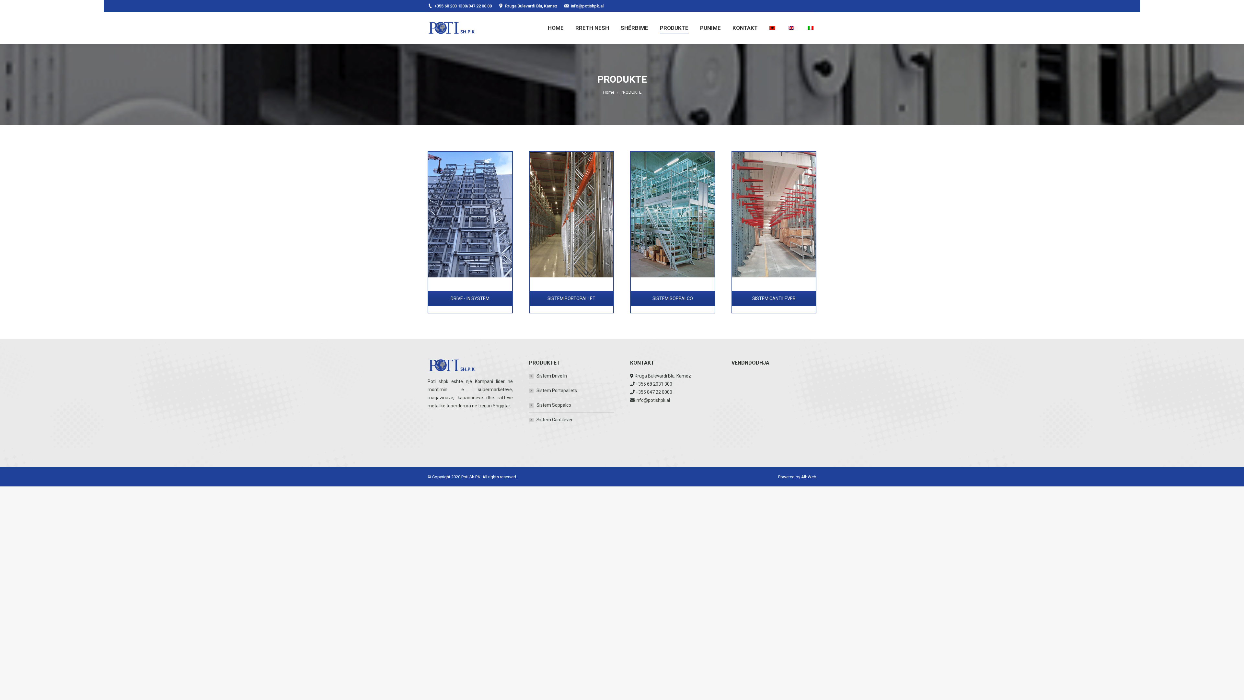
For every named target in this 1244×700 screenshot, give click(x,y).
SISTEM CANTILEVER (774, 298)
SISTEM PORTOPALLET (571, 298)
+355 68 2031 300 (654, 384)
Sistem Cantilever (554, 419)
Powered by (789, 476)
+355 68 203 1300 (450, 6)
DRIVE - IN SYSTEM (470, 298)
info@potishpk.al (587, 6)
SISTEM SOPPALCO (672, 298)
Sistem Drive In (551, 376)
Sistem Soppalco (553, 405)
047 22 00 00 (480, 6)
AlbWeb (808, 476)
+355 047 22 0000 (654, 392)
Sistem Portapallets (556, 390)
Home (608, 92)
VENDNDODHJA (750, 363)
